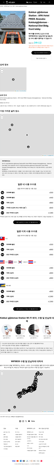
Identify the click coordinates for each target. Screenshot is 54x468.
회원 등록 (17, 446)
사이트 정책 (41, 441)
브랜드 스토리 (30, 443)
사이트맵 (5, 448)
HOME (1, 6)
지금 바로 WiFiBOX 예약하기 (41, 52)
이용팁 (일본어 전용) (31, 450)
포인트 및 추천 (7, 441)
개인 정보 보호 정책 (43, 439)
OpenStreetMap (23, 90)
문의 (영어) (17, 441)
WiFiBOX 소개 (30, 432)
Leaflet (17, 90)
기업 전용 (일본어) (8, 446)
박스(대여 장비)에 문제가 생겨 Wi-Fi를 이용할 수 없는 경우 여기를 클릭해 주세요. (23, 343)
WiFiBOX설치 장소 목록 (9, 6)
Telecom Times (42, 450)
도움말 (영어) (18, 436)
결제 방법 (6, 436)
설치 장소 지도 (7, 432)
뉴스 (28, 445)
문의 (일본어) (18, 439)
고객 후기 (29, 441)
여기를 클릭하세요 (19, 416)
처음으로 (5, 444)
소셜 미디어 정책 (42, 444)
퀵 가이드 (17, 432)
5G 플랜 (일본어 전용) (32, 434)
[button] (13, 79)
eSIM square (42, 452)
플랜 (4, 434)
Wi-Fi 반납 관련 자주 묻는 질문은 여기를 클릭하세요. (15, 345)
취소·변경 (6, 439)
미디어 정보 (29, 448)
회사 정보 (41, 434)
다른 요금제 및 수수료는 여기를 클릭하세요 (27, 222)
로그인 (16, 444)
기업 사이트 (41, 432)
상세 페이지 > (6, 338)
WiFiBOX (19, 463)
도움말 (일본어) (18, 434)
